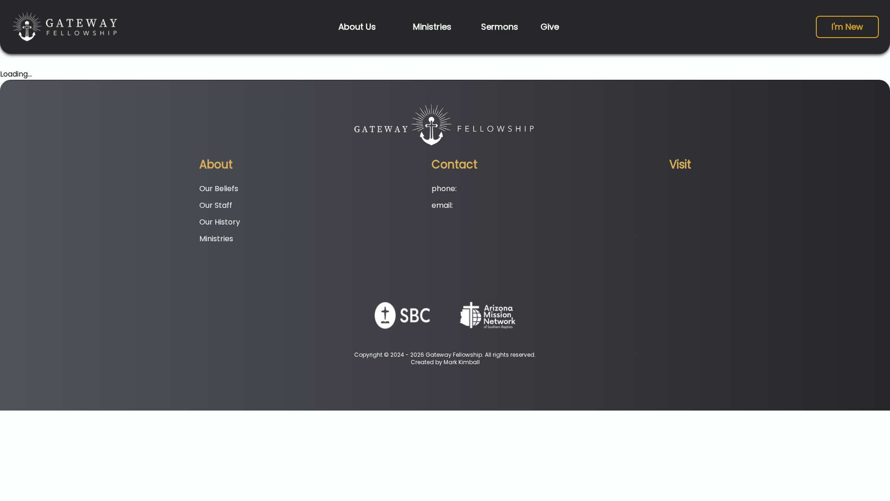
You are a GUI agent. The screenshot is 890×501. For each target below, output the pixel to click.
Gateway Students (399, 64)
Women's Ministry (397, 100)
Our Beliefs (310, 47)
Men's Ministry (391, 82)
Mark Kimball (462, 362)
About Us (357, 26)
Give (549, 26)
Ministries (432, 26)
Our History (311, 82)
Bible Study (386, 117)
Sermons (499, 26)
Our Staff (307, 64)
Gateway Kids (390, 47)
